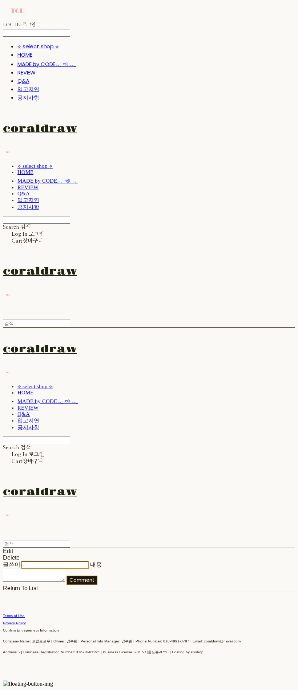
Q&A (23, 81)
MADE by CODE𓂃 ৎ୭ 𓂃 (46, 64)
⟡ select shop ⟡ (38, 46)
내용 (96, 564)
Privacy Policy (14, 623)
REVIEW (26, 72)
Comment (81, 580)
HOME (24, 54)
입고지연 (28, 89)
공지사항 (28, 97)
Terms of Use (14, 616)
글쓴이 (11, 564)
